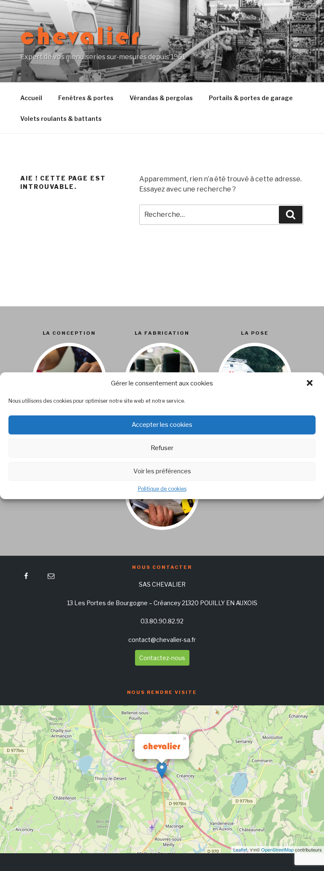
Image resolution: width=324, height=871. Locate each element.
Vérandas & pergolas (161, 97)
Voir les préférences (162, 471)
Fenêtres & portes (85, 97)
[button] (310, 384)
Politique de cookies (162, 489)
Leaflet (240, 849)
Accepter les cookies (162, 425)
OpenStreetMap (277, 849)
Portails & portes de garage (251, 97)
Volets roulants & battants (61, 118)
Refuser (162, 448)
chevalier (80, 36)
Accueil (31, 97)
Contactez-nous (162, 657)
